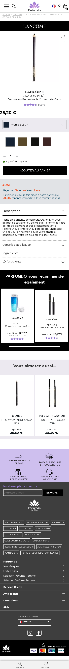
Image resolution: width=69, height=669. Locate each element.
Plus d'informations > (48, 198)
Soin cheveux (43, 528)
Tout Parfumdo (13, 535)
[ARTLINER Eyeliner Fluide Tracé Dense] (51, 304)
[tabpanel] (10, 141)
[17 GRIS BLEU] (10, 141)
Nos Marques (11, 566)
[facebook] (39, 633)
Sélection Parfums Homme (19, 575)
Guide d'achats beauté (17, 541)
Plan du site (11, 553)
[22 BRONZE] (22, 141)
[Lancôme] (34, 26)
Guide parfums (41, 541)
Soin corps (26, 528)
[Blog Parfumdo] (34, 505)
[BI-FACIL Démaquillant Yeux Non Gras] (17, 302)
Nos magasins (32, 535)
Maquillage (58, 522)
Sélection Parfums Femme (19, 580)
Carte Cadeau (11, 571)
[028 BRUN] (47, 141)
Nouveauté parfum (37, 522)
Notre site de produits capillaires (40, 553)
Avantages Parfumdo (49, 547)
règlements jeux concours (19, 547)
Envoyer (52, 492)
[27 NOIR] (35, 141)
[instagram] (30, 633)
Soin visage (10, 528)
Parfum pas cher (14, 522)
